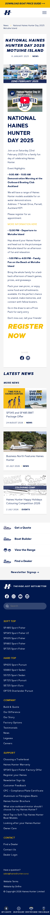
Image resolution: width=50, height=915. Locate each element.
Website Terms (10, 882)
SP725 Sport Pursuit (15, 681)
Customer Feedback (14, 786)
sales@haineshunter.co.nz (16, 874)
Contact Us (9, 850)
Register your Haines (15, 775)
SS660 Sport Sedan (14, 670)
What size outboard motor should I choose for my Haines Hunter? (22, 808)
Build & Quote (11, 707)
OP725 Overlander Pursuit (18, 691)
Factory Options (12, 723)
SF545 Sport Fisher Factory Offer (22, 770)
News (6, 26)
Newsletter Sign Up (14, 780)
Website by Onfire (12, 887)
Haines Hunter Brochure (16, 801)
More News (11, 383)
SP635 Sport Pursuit (15, 665)
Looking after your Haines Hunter (22, 823)
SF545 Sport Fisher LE (16, 633)
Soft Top (9, 621)
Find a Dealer (10, 844)
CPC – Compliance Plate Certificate (23, 791)
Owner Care (10, 828)
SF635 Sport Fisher (14, 638)
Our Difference (11, 712)
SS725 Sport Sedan (14, 675)
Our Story (9, 717)
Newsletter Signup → (25, 572)
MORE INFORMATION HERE (22, 224)
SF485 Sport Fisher (14, 628)
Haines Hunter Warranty (16, 765)
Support (9, 753)
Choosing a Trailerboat (16, 760)
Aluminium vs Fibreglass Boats (20, 796)
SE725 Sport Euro (13, 686)
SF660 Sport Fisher (14, 644)
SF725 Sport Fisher (14, 649)
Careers (7, 743)
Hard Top (9, 658)
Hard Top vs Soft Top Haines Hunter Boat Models (23, 816)
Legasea (8, 738)
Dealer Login (10, 855)
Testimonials (10, 728)
